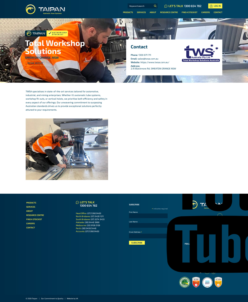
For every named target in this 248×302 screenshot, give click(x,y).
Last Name (133, 222)
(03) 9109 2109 (93, 225)
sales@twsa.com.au (148, 58)
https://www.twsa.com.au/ (155, 62)
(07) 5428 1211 (97, 216)
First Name (133, 212)
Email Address (135, 232)
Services (141, 12)
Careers (205, 12)
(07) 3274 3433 (97, 219)
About (153, 12)
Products (128, 12)
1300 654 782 (192, 6)
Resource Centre (169, 12)
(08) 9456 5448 (89, 228)
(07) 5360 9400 (94, 213)
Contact (218, 12)
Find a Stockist (189, 12)
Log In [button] (217, 5)
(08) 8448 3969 (92, 222)
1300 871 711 (144, 55)
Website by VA (72, 298)
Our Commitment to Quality (52, 298)
